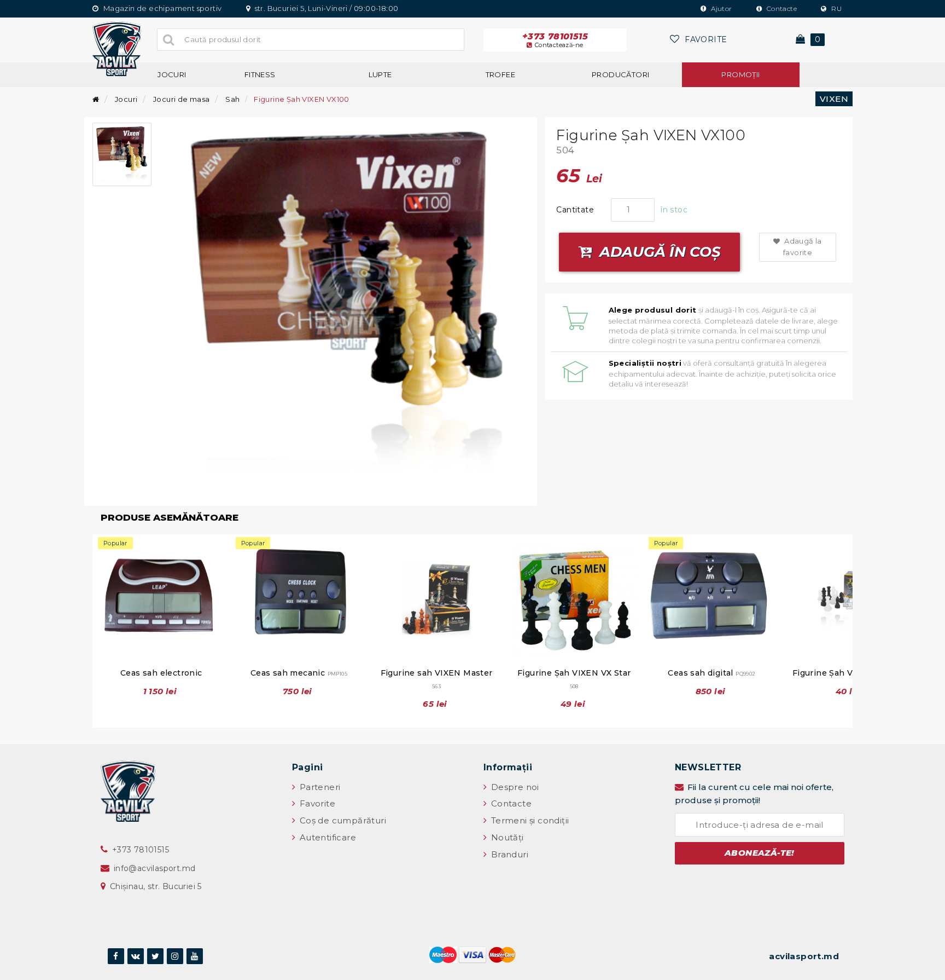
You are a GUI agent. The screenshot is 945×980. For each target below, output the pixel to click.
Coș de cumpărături (341, 820)
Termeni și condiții (528, 820)
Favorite (316, 803)
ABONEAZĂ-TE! (760, 853)
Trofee (500, 74)
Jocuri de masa (181, 99)
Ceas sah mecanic (298, 673)
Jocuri (172, 74)
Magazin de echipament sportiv (161, 8)
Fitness (260, 74)
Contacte (781, 8)
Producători (620, 74)
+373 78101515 (555, 40)
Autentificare (326, 837)
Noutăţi (505, 837)
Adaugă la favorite (802, 247)
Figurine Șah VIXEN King (849, 673)
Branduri (508, 854)
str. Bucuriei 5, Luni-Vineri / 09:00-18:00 (325, 8)
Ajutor (720, 8)
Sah (232, 99)
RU (836, 8)
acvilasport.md (804, 956)
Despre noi (513, 787)
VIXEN (834, 99)
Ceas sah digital (711, 673)
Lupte (380, 74)
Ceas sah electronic (161, 673)
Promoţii (740, 74)
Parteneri (318, 787)
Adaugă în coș (658, 252)
